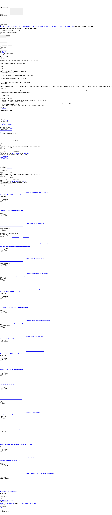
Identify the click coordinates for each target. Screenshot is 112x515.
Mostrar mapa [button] (15, 140)
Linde (44, 26)
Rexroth (47, 26)
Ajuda (5, 500)
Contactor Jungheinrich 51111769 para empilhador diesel (11, 226)
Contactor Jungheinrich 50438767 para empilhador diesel (11, 261)
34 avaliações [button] (2, 123)
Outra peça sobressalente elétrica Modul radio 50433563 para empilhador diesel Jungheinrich (19, 475)
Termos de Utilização (26, 153)
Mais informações (2, 169)
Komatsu (39, 26)
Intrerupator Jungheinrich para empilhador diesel (10, 429)
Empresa (11, 144)
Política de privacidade (10, 503)
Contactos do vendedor (9, 500)
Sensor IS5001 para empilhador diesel (7, 384)
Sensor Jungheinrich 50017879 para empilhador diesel (11, 399)
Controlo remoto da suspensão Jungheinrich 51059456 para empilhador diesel (16, 323)
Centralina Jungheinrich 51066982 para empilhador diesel (11, 291)
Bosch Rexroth (26, 26)
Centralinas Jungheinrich (70, 26)
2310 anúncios (5, 120)
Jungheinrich (4, 51)
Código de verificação (16, 151)
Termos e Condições (3, 503)
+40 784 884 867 (10, 128)
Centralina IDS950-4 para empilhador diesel (8, 491)
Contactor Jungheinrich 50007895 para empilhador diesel (11, 210)
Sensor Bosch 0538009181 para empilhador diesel (10, 460)
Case (29, 26)
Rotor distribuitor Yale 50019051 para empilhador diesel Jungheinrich (14, 194)
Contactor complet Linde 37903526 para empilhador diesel (11, 353)
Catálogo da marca (33, 503)
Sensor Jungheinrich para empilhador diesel (9, 414)
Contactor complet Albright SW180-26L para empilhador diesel (12, 338)
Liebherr (42, 26)
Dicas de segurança (3, 108)
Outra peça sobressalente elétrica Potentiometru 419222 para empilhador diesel (16, 444)
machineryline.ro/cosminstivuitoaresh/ (6, 130)
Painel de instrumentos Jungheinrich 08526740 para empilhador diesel (14, 307)
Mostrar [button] (6, 128)
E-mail (11, 147)
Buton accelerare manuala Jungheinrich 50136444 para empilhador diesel (15, 246)
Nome (10, 143)
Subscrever (2, 236)
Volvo (49, 26)
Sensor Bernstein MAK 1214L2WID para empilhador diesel (11, 369)
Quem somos (2, 500)
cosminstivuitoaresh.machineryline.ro (6, 124)
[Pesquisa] (16, 11)
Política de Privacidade (15, 153)
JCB (37, 26)
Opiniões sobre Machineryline (24, 503)
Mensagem (11, 149)
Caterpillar (32, 26)
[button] (56, 20)
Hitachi (35, 26)
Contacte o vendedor (3, 50)
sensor (3, 52)
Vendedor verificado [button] (3, 119)
